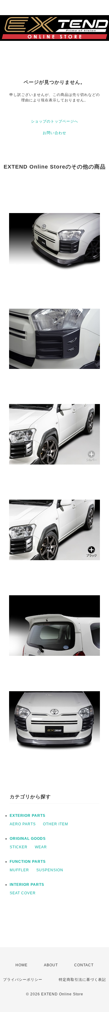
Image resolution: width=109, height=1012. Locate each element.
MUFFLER (19, 870)
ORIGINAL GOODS (28, 838)
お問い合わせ (54, 133)
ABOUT (51, 965)
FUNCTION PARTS (28, 861)
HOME (21, 965)
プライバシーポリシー (22, 980)
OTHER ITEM (55, 824)
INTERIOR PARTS (27, 884)
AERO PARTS (23, 824)
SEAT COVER (23, 893)
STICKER (19, 847)
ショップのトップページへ (54, 121)
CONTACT (84, 965)
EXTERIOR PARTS (27, 815)
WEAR (41, 847)
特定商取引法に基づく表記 (82, 980)
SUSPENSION (49, 870)
